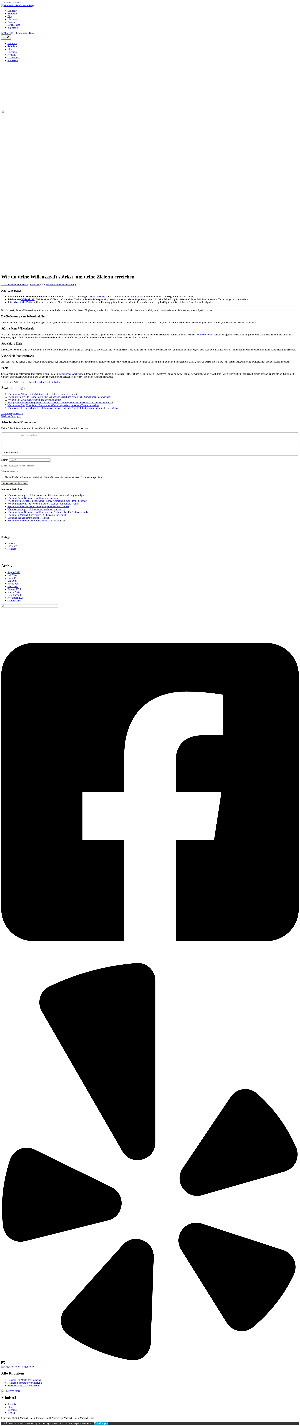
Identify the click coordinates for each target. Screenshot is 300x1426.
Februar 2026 (14, 589)
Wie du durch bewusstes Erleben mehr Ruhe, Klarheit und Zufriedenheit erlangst (47, 500)
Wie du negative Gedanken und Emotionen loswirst (33, 498)
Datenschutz (14, 24)
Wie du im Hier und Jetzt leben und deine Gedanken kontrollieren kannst (43, 503)
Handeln (12, 548)
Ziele (89, 296)
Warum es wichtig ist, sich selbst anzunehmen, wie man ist (36, 509)
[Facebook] (150, 961)
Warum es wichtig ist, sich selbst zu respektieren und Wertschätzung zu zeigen (46, 495)
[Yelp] (150, 1359)
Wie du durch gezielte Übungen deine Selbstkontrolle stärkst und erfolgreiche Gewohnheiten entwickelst (59, 397)
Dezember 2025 (15, 595)
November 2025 (16, 597)
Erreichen (35, 284)
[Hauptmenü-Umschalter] (6, 37)
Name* (4, 459)
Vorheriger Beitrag (12, 413)
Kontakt (11, 22)
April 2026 (13, 583)
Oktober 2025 (14, 600)
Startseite (12, 1404)
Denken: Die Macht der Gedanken (25, 1380)
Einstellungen (101, 1423)
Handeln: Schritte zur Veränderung (25, 1382)
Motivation (52, 349)
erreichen (100, 296)
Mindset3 (12, 10)
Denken (11, 543)
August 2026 (14, 572)
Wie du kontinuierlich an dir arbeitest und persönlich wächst (37, 520)
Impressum (13, 27)
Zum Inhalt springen (11, 2)
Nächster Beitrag (11, 416)
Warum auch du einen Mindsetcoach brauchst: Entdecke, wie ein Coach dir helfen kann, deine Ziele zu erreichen (63, 408)
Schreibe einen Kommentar (14, 284)
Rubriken (12, 13)
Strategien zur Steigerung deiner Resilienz (28, 517)
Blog (10, 16)
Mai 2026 (12, 580)
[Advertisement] (150, 86)
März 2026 (13, 586)
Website (5, 471)
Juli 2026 (12, 575)
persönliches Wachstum (70, 374)
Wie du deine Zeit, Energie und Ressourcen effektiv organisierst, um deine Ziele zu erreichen (53, 405)
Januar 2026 (14, 592)
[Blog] (10, 1391)
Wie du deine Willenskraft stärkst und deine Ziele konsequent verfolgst (42, 394)
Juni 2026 (12, 578)
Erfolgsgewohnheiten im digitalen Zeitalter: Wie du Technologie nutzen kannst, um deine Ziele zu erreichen (60, 402)
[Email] (3, 1363)
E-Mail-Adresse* (9, 465)
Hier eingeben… (12, 452)
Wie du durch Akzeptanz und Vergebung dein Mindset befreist (38, 506)
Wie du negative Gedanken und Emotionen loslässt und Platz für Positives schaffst (48, 512)
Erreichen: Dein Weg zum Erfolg (24, 1385)
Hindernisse (136, 296)
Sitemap (11, 1412)
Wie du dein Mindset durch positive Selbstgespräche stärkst (37, 515)
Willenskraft (28, 299)
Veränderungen (203, 334)
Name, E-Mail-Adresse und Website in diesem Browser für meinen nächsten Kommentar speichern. (54, 477)
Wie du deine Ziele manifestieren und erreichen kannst (34, 399)
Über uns (12, 19)
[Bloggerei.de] (17, 1366)
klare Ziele (19, 302)
